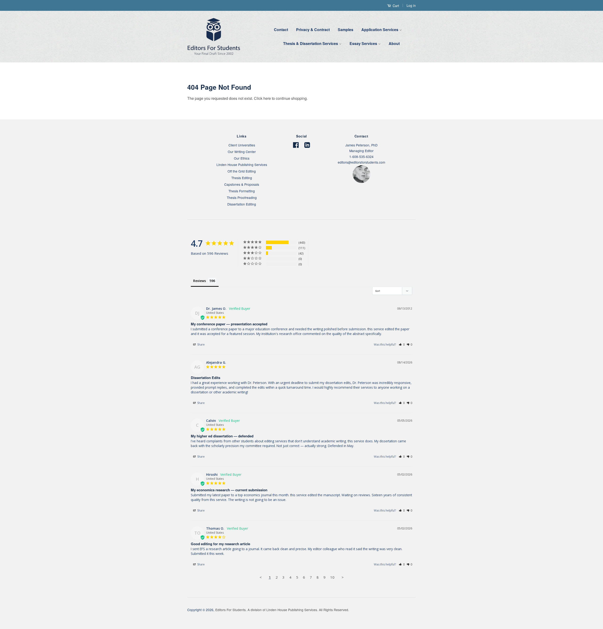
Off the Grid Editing (242, 171)
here (267, 98)
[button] (401, 345)
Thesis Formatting (241, 191)
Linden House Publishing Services (241, 164)
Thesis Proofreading (242, 197)
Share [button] (200, 345)
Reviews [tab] (199, 280)
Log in (411, 5)
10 (332, 577)
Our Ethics (241, 158)
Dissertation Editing (241, 204)
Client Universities (241, 145)
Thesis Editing (241, 177)
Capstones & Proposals (241, 184)
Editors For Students (230, 609)
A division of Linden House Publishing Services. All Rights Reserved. (298, 609)
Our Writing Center (242, 151)
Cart (395, 5)
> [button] (343, 577)
